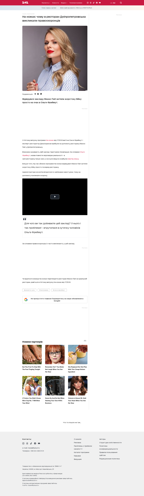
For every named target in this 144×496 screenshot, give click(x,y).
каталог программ (81, 452)
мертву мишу (73, 159)
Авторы (102, 439)
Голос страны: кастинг (49, 8)
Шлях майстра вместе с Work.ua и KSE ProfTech (76, 8)
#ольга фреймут (59, 290)
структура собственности (110, 442)
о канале (77, 439)
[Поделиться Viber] (41, 94)
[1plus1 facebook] (35, 443)
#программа (43, 290)
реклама (77, 442)
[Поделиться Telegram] (35, 94)
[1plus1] (25, 3)
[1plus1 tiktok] (31, 443)
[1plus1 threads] (27, 443)
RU (114, 3)
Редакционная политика (109, 458)
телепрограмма (75, 3)
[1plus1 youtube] (39, 443)
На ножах (50, 140)
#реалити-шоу (29, 290)
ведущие (78, 459)
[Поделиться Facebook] (38, 94)
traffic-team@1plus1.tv (30, 485)
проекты (45, 3)
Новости (55, 3)
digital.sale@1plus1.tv (29, 480)
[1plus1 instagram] (23, 443)
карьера (77, 456)
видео (63, 3)
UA (111, 3)
